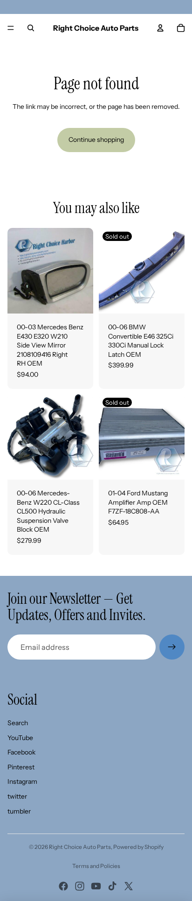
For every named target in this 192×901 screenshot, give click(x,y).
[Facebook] (63, 886)
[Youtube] (96, 886)
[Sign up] (172, 647)
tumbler (19, 811)
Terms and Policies (96, 865)
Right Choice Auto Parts (80, 846)
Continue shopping (96, 139)
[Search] (31, 28)
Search (17, 723)
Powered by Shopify (138, 846)
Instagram (22, 781)
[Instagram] (79, 886)
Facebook (21, 752)
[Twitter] (128, 886)
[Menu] (10, 28)
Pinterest (20, 767)
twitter (17, 796)
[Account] (160, 28)
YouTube (20, 738)
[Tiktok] (112, 886)
